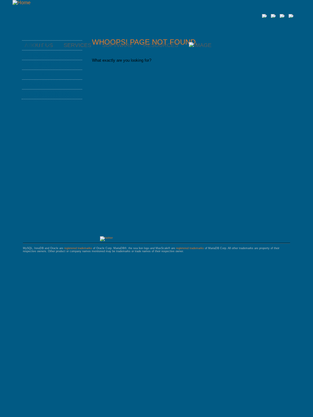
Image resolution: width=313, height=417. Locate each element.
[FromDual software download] (200, 45)
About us (38, 45)
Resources (160, 45)
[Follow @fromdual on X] (106, 237)
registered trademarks (78, 248)
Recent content (48, 94)
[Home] (22, 2)
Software (117, 45)
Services (38, 55)
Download (40, 84)
